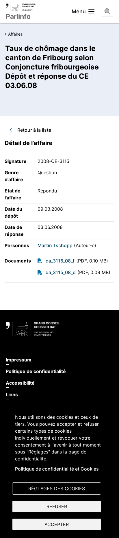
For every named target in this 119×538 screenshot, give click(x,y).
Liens (12, 394)
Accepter (56, 524)
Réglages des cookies (56, 488)
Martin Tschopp (55, 245)
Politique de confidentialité (36, 371)
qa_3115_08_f (60, 261)
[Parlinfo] (21, 7)
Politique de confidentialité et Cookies (57, 469)
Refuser (57, 506)
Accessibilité (20, 383)
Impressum (18, 360)
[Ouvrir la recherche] (107, 11)
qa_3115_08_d (61, 272)
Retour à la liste (34, 130)
